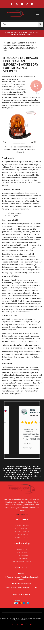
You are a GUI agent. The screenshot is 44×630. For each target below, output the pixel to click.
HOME (8, 43)
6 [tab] (25, 457)
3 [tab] (15, 457)
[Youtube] (22, 4)
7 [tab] (29, 457)
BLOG (14, 43)
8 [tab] (32, 457)
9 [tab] (36, 457)
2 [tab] (11, 457)
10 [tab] (22, 460)
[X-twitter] (17, 4)
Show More (29, 444)
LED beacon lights (14, 92)
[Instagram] (27, 4)
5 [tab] (22, 457)
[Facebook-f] (12, 4)
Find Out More (22, 514)
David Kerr (20, 76)
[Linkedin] (32, 4)
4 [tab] (18, 457)
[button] (37, 13)
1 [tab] (8, 457)
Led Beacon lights (26, 43)
